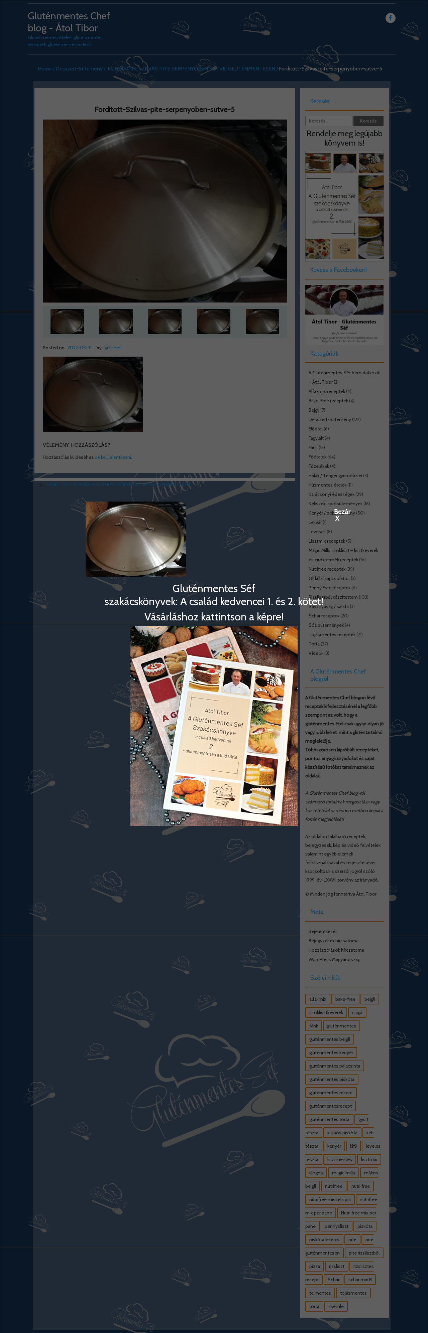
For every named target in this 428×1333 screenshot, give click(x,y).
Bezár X (337, 511)
